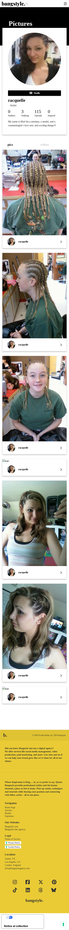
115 (37, 111)
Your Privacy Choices (26, 917)
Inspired (51, 115)
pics (10, 144)
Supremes (9, 816)
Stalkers (11, 115)
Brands (8, 813)
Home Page (10, 807)
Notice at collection (16, 926)
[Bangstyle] (14, 4)
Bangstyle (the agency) (15, 829)
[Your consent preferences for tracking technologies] (63, 924)
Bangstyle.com (11, 826)
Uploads (38, 115)
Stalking (25, 115)
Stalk (36, 93)
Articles (8, 810)
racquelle (16, 100)
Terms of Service (12, 839)
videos (44, 144)
